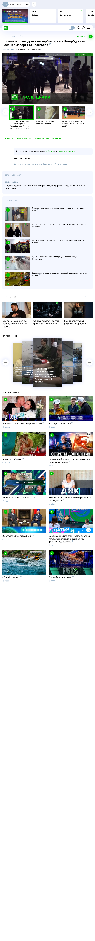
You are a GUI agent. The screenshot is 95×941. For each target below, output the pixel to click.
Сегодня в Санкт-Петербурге (28, 49)
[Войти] (83, 27)
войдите (50, 151)
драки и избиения (24, 138)
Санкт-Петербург (53, 138)
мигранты (39, 138)
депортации (7, 138)
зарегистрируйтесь (67, 151)
